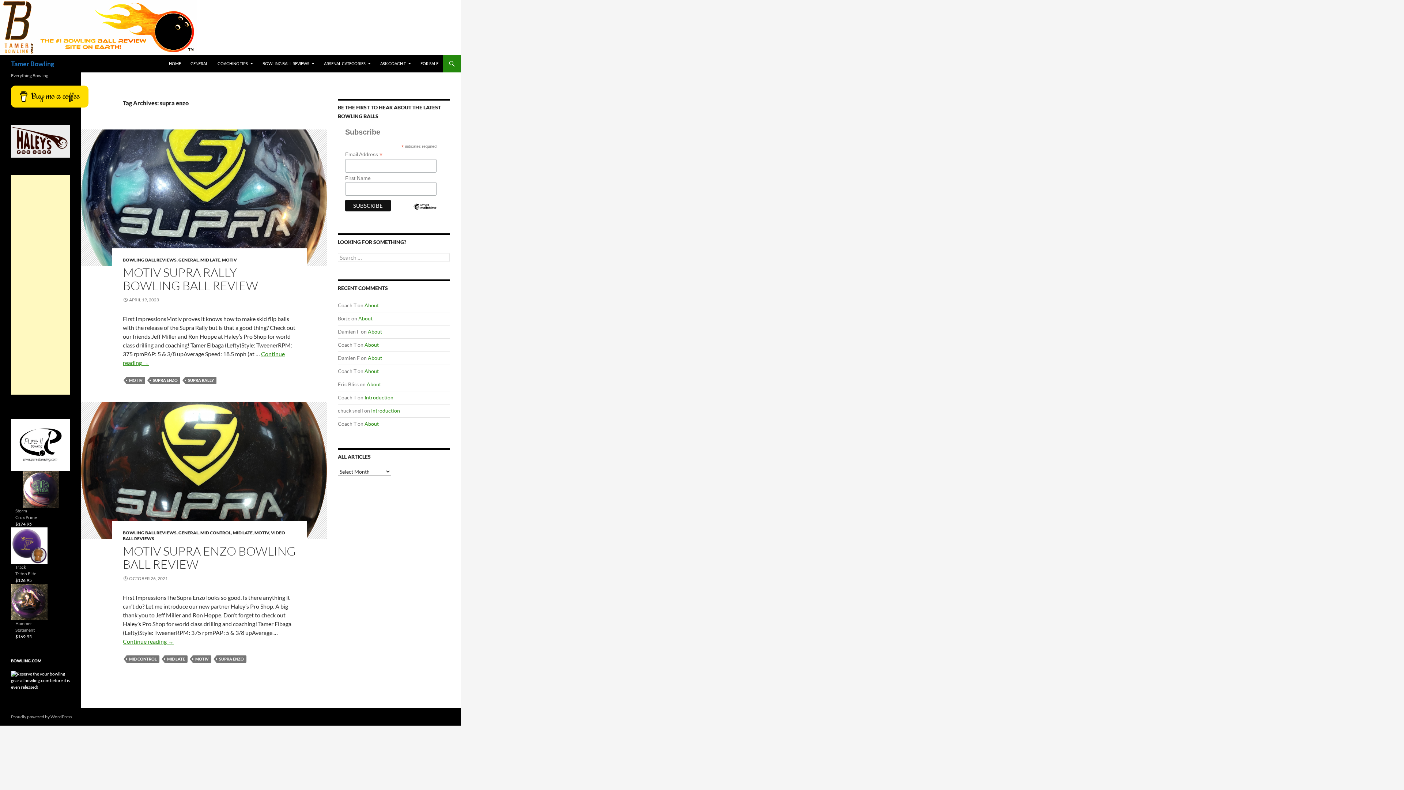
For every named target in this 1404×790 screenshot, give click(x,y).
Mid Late (210, 260)
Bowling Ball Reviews (286, 63)
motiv (136, 380)
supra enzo (165, 380)
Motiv (229, 260)
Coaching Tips (233, 63)
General (199, 63)
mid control (143, 659)
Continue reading (148, 641)
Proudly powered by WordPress (41, 716)
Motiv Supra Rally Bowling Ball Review (190, 279)
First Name (358, 178)
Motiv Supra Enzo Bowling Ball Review (209, 557)
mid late (176, 659)
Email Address (363, 154)
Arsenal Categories (345, 63)
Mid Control (215, 532)
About (372, 305)
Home (175, 63)
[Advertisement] (40, 285)
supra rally (201, 380)
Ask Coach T (393, 63)
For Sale (429, 63)
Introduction (379, 397)
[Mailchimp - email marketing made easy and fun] (425, 213)
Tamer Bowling (32, 64)
